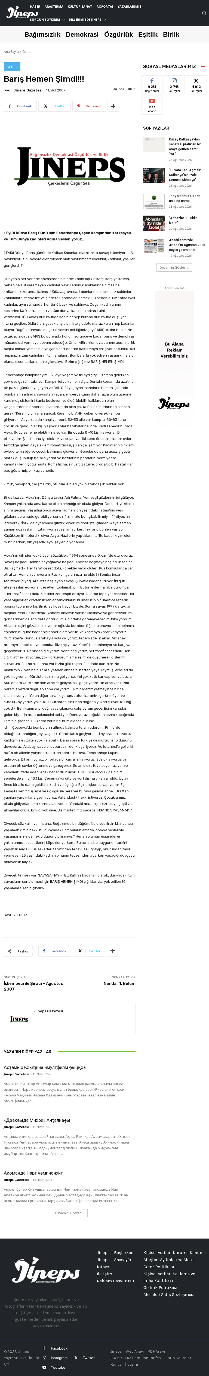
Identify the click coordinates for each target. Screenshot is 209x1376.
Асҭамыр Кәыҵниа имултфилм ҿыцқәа (45, 1067)
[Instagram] (44, 1357)
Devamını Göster (68, 1213)
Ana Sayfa (11, 51)
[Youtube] (44, 1367)
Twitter (89, 1358)
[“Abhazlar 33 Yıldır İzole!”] (154, 223)
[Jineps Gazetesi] (8, 90)
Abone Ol (152, 100)
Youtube (58, 1367)
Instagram (59, 1358)
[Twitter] (75, 1357)
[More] (113, 106)
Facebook (59, 1348)
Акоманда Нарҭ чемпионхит (33, 1173)
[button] (204, 13)
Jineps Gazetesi (27, 90)
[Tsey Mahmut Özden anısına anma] (154, 201)
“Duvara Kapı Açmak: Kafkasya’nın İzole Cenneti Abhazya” (185, 175)
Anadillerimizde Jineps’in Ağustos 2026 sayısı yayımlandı (187, 245)
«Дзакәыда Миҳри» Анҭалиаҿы (37, 1120)
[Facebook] (44, 1348)
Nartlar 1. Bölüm (120, 983)
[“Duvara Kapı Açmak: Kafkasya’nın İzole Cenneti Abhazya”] (154, 175)
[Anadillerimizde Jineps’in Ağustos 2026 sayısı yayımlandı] (154, 245)
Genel (26, 51)
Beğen (152, 80)
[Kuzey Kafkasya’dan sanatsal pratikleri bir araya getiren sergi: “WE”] (154, 144)
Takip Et (174, 80)
